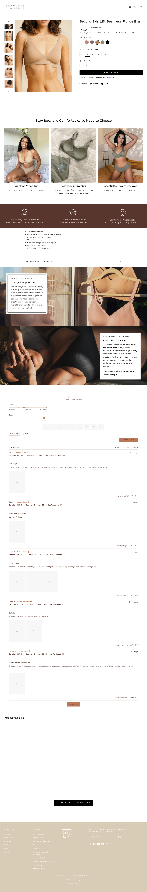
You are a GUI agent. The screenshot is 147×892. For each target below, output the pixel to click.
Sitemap (7, 852)
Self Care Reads (101, 7)
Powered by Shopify (73, 883)
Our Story (83, 7)
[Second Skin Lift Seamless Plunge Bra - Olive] (17, 779)
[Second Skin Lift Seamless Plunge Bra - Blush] (9, 779)
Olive (102, 42)
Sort (117, 447)
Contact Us (8, 848)
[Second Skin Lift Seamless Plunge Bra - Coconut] (6, 779)
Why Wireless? (9, 838)
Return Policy (37, 845)
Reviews (7, 841)
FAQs (6, 845)
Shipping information (39, 261)
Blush (87, 42)
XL (98, 54)
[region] (73, 427)
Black (107, 42)
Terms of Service (38, 869)
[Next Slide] (102, 427)
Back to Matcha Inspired (75, 802)
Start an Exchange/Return (42, 841)
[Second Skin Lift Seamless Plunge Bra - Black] (20, 779)
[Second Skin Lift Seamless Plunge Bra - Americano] (12, 779)
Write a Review (131, 440)
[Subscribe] (119, 836)
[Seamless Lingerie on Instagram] (90, 844)
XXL (106, 54)
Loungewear (67, 7)
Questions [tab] (26, 434)
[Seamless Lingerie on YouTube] (98, 844)
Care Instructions (38, 834)
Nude (97, 42)
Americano (92, 42)
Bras (40, 7)
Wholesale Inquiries (39, 858)
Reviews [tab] (14, 434)
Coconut (82, 42)
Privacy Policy (37, 865)
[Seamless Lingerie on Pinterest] (102, 844)
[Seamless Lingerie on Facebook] (94, 844)
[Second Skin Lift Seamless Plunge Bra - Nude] (14, 779)
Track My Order (38, 838)
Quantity (85, 61)
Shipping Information (40, 848)
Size (87, 49)
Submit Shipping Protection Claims (45, 861)
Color (86, 38)
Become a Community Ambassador (40, 853)
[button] (46, 427)
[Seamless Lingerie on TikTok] (107, 844)
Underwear (52, 7)
